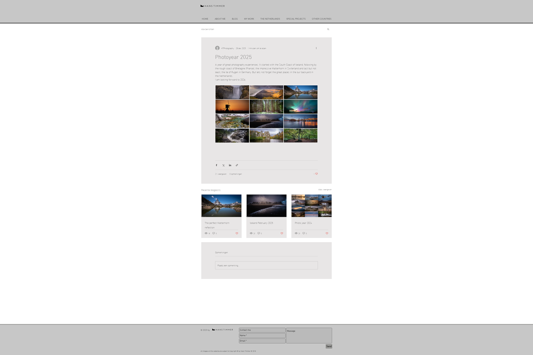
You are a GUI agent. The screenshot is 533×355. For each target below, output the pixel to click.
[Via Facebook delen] (216, 165)
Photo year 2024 (303, 222)
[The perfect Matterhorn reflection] (221, 206)
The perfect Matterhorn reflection (217, 224)
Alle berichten (207, 29)
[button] (249, 19)
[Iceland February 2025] (267, 206)
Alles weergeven (325, 189)
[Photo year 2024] (311, 206)
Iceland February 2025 (261, 222)
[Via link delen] (237, 165)
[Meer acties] (316, 48)
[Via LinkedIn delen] (230, 165)
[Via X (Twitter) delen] (223, 165)
